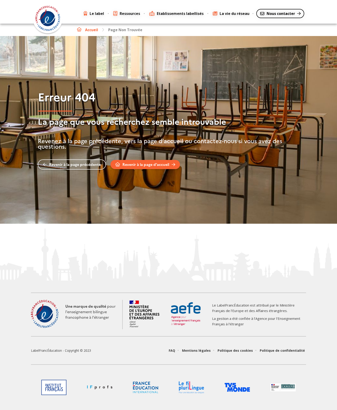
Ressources (130, 13)
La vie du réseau (234, 13)
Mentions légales (196, 350)
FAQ (172, 350)
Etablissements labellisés (180, 13)
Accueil (91, 29)
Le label (97, 13)
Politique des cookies (235, 350)
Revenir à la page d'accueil (145, 164)
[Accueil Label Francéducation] (48, 19)
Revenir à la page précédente (75, 164)
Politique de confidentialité (282, 350)
